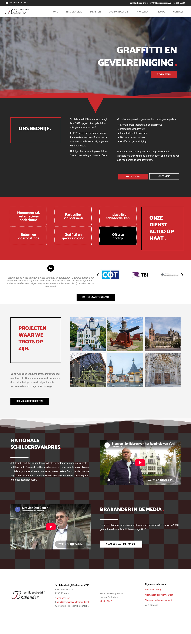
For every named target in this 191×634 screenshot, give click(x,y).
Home (55, 12)
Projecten (142, 12)
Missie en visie (74, 12)
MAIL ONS (13, 3)
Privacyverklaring (153, 589)
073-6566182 (63, 598)
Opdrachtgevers (118, 12)
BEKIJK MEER (164, 74)
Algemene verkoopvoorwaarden (159, 600)
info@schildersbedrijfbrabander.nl (73, 602)
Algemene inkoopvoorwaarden (159, 595)
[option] (95, 55)
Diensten (95, 12)
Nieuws (161, 12)
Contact (178, 12)
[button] (98, 275)
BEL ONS (24, 3)
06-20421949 (106, 601)
